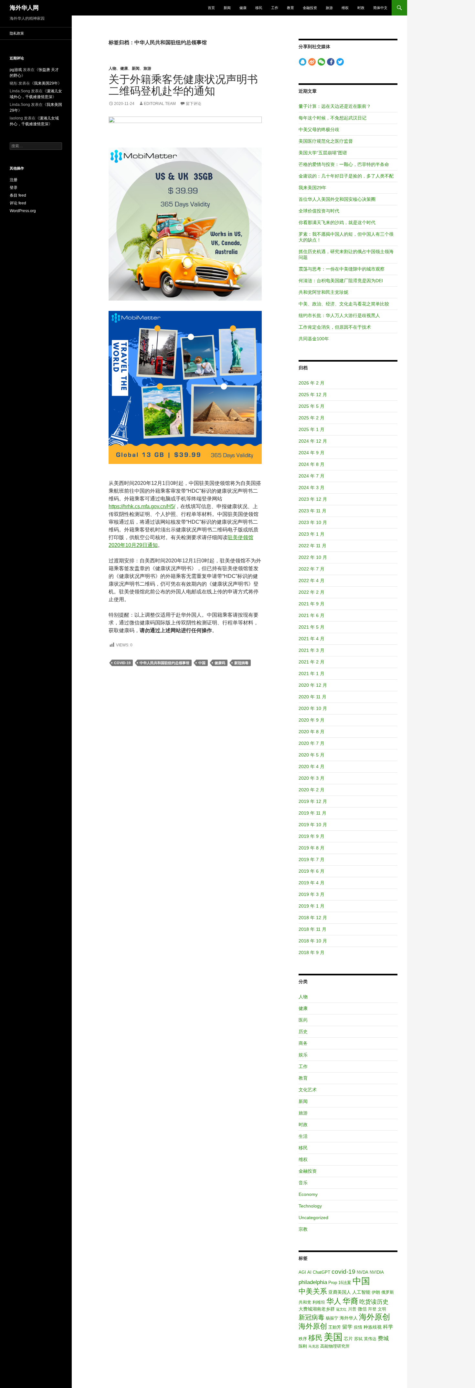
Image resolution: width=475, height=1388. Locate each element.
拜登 (372, 1309)
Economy (308, 1194)
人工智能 (361, 1292)
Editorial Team (160, 103)
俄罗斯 (387, 1292)
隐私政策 (17, 33)
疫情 (358, 1327)
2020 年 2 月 (311, 789)
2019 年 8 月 (311, 847)
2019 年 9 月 (311, 836)
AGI (302, 1272)
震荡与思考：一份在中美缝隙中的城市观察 (342, 269)
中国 (202, 663)
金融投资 (310, 8)
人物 (112, 68)
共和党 (305, 1302)
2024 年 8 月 (311, 464)
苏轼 (358, 1338)
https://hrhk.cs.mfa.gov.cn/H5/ (142, 506)
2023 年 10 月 (313, 522)
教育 (290, 8)
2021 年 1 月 (311, 673)
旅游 (329, 8)
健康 (243, 8)
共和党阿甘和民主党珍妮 (323, 292)
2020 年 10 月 (313, 708)
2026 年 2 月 (311, 383)
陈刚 (303, 1346)
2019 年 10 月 (313, 824)
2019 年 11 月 (312, 813)
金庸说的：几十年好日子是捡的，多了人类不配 (346, 176)
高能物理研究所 (335, 1346)
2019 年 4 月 (311, 882)
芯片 (348, 1338)
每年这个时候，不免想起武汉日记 (332, 117)
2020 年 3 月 (311, 778)
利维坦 (318, 1302)
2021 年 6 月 (311, 615)
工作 (274, 8)
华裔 (350, 1301)
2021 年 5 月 (311, 627)
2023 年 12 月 (313, 499)
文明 (382, 1309)
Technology (310, 1205)
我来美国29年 (312, 187)
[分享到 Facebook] (330, 62)
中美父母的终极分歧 (319, 129)
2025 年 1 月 (311, 429)
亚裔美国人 (339, 1292)
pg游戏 (16, 69)
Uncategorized (313, 1217)
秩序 (303, 1338)
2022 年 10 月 (313, 557)
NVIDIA (377, 1272)
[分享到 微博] (312, 62)
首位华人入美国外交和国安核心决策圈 (337, 199)
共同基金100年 (314, 338)
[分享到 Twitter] (340, 62)
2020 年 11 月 (312, 696)
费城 (383, 1338)
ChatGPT (321, 1272)
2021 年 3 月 (311, 650)
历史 (303, 1031)
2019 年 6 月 (311, 871)
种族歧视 (373, 1327)
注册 (13, 180)
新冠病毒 (241, 663)
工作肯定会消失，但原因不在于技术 (335, 327)
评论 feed (18, 203)
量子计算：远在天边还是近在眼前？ (335, 106)
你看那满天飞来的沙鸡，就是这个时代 (337, 222)
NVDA (362, 1272)
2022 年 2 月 (311, 592)
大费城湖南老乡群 (317, 1308)
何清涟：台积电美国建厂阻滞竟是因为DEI (341, 280)
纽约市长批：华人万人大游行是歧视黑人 (339, 315)
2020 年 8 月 (311, 731)
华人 (333, 1301)
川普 (352, 1309)
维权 (345, 8)
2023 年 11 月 (312, 510)
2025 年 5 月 (311, 406)
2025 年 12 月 (313, 394)
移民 (258, 8)
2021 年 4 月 (311, 638)
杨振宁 (332, 1318)
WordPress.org (23, 211)
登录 (13, 187)
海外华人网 (24, 8)
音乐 (303, 1182)
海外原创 (374, 1316)
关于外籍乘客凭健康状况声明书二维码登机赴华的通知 (183, 85)
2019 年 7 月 (311, 859)
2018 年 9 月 (311, 952)
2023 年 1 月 (311, 534)
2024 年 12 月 (313, 441)
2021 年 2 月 (311, 661)
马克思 (313, 1346)
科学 (388, 1327)
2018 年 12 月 (313, 917)
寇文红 (341, 1309)
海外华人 (349, 1318)
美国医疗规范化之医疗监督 (326, 141)
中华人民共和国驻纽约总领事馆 (164, 663)
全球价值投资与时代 (319, 210)
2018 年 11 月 (312, 929)
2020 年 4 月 (311, 766)
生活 (303, 1136)
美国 (333, 1336)
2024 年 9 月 (311, 452)
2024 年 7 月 (311, 475)
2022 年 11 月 (312, 545)
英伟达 (370, 1338)
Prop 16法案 (339, 1282)
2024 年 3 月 (311, 487)
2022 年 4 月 (311, 580)
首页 (211, 8)
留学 (347, 1327)
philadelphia (313, 1282)
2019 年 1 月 (311, 906)
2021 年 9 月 (311, 603)
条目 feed (18, 195)
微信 (362, 1308)
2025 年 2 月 (311, 417)
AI (309, 1272)
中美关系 (313, 1291)
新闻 (227, 8)
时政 (360, 8)
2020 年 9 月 (311, 720)
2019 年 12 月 (313, 801)
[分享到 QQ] (302, 62)
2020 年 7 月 (311, 743)
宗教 (303, 1229)
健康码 (220, 663)
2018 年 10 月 (313, 940)
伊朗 (376, 1292)
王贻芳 (334, 1327)
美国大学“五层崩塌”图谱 (323, 152)
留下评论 (193, 103)
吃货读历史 (373, 1302)
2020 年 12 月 (313, 685)
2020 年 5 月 (311, 754)
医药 (303, 1020)
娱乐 (303, 1054)
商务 (303, 1043)
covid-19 (122, 663)
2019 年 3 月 (311, 894)
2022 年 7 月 (311, 568)
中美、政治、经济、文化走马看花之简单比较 (344, 303)
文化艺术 (308, 1089)
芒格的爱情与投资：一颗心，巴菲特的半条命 (344, 164)
